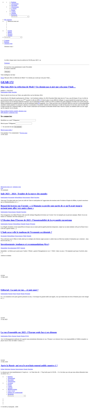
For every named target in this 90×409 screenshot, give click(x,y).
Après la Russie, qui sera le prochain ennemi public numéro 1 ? (29, 365)
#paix (14, 293)
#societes (14, 92)
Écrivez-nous (23, 133)
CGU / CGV (11, 391)
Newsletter (14, 5)
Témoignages (15, 7)
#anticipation (4, 92)
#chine (2, 369)
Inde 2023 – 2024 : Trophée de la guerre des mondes (24, 194)
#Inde (9, 92)
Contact (13, 11)
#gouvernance (26, 197)
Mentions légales (12, 389)
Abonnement (14, 3)
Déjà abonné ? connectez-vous (9, 112)
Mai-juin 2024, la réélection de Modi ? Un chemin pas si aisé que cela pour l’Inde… (38, 87)
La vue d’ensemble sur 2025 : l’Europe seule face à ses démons (29, 332)
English (10, 31)
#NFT (18, 248)
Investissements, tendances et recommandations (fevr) (25, 244)
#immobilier (4, 248)
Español (10, 35)
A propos (6, 40)
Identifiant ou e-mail (10, 120)
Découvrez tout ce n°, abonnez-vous (11, 187)
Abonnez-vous (8, 43)
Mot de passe (8, 123)
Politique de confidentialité (15, 392)
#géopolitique (18, 197)
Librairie (13, 13)
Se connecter (18, 126)
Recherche (14, 15)
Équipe (13, 10)
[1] (40, 100)
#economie (11, 197)
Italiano (10, 32)
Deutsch (10, 34)
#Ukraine (32, 224)
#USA (27, 336)
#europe (10, 224)
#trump (23, 293)
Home (2, 78)
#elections (7, 369)
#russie (28, 224)
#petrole (23, 248)
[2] (39, 103)
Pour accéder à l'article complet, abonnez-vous (13, 111)
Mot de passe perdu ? (6, 130)
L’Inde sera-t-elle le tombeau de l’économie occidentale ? (26, 232)
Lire (2, 188)
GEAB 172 (7, 82)
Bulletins (13, 2)
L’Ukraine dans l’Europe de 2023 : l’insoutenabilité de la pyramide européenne (36, 220)
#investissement (12, 248)
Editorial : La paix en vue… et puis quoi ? (19, 290)
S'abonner (7, 63)
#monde (18, 212)
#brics (10, 336)
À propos (13, 8)
